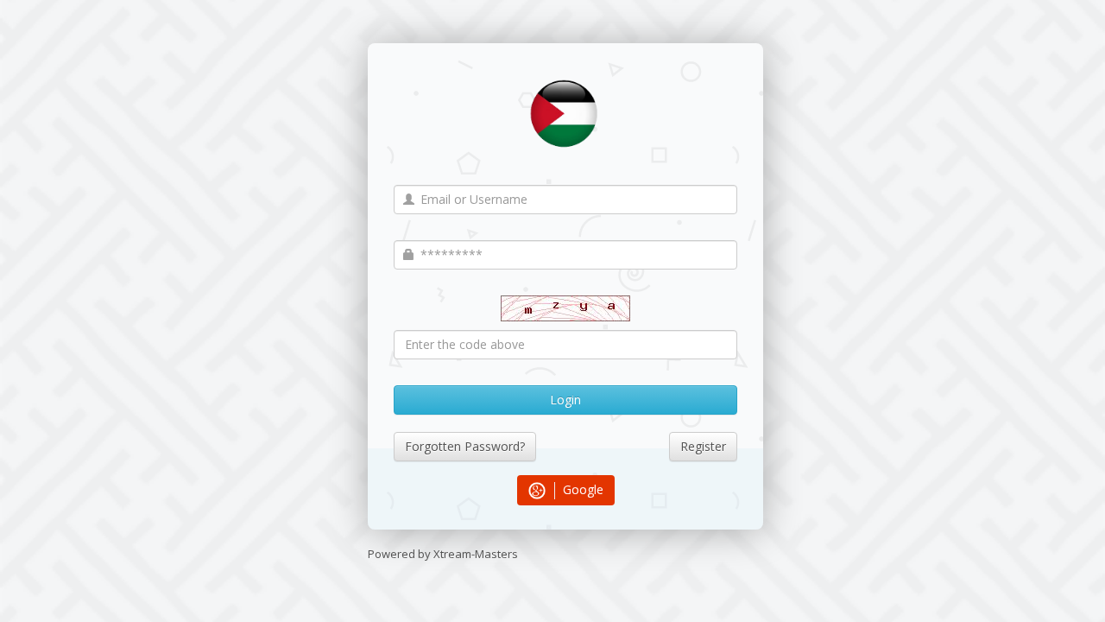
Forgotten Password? (465, 446)
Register (703, 446)
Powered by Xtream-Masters (443, 554)
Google (581, 489)
